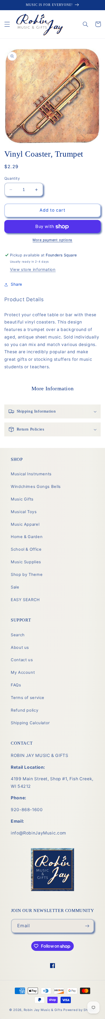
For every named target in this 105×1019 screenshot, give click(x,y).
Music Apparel (25, 524)
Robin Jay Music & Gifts (43, 1010)
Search (18, 634)
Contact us (22, 659)
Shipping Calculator (30, 722)
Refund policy (24, 710)
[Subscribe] (87, 926)
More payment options (52, 240)
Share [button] (16, 284)
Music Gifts (22, 499)
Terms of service (27, 697)
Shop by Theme (27, 574)
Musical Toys (24, 511)
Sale (15, 587)
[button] (7, 24)
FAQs (16, 685)
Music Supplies (26, 562)
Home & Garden (27, 536)
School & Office (26, 549)
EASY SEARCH (25, 599)
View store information (33, 269)
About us (20, 647)
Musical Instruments (31, 474)
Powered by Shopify (79, 1010)
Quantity (12, 178)
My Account (23, 672)
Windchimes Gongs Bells (36, 486)
